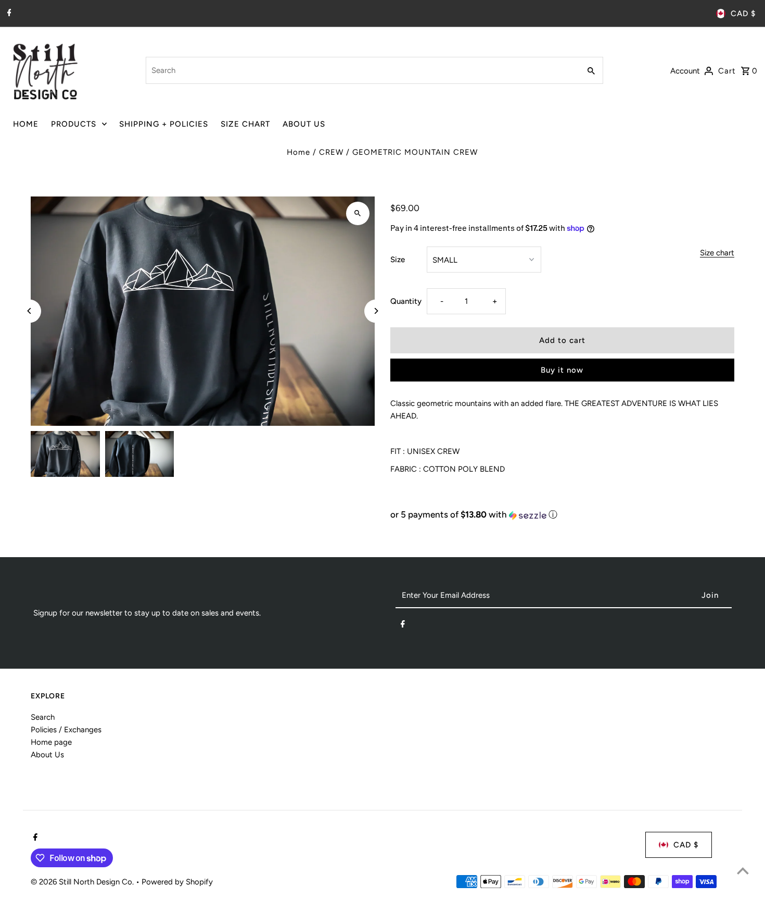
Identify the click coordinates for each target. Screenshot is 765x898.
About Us (47, 754)
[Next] (376, 311)
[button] (562, 515)
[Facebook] (8, 13)
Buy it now (562, 370)
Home (298, 152)
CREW (331, 152)
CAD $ (743, 13)
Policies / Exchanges (66, 729)
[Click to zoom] (357, 213)
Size (397, 259)
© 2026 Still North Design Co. (83, 882)
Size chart (717, 253)
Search (43, 717)
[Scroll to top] (743, 870)
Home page (51, 742)
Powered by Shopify (177, 882)
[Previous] (29, 311)
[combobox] (362, 70)
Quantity (406, 301)
